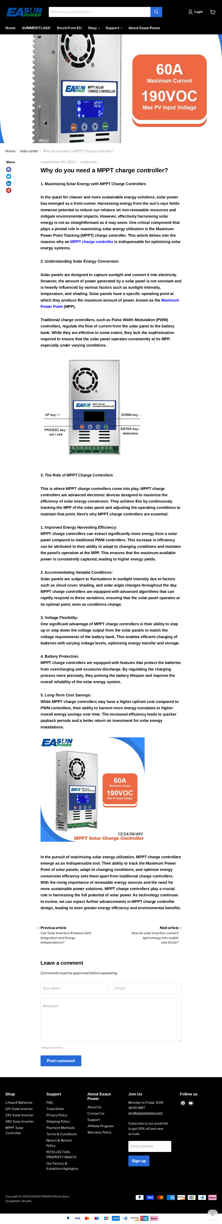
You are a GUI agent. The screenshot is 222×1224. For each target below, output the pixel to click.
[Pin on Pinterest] (8, 190)
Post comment (61, 1060)
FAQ (49, 1103)
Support (113, 28)
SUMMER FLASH (36, 28)
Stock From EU (69, 28)
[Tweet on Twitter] (8, 176)
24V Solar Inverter (19, 1115)
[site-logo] (24, 12)
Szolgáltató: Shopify (18, 1201)
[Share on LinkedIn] (8, 183)
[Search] (156, 12)
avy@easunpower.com (145, 1113)
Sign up (139, 1161)
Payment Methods (60, 1128)
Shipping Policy (58, 1121)
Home (10, 28)
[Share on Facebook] (8, 169)
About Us (94, 1107)
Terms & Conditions (61, 1134)
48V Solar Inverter (19, 1121)
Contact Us (95, 1113)
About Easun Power (144, 28)
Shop (92, 28)
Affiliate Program (100, 1126)
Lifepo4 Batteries (19, 1103)
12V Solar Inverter (19, 1109)
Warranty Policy (99, 1132)
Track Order (55, 1109)
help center (29, 151)
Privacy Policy (56, 1115)
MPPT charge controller (91, 242)
